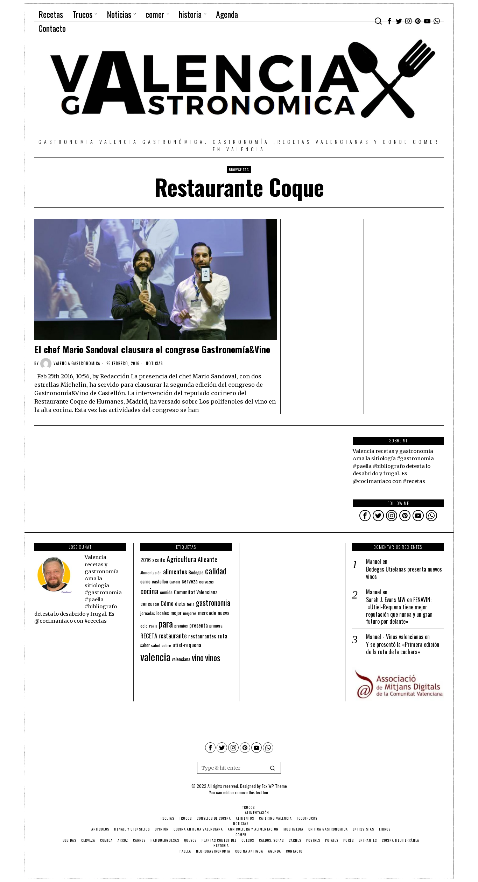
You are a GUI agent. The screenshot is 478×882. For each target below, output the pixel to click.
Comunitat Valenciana (196, 592)
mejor (176, 612)
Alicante (207, 559)
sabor (145, 645)
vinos (212, 657)
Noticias (154, 363)
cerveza (190, 581)
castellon (160, 581)
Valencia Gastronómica (77, 363)
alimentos (175, 571)
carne (145, 581)
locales (162, 612)
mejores (190, 613)
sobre (166, 645)
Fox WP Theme (274, 786)
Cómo (167, 603)
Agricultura (181, 559)
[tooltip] (389, 21)
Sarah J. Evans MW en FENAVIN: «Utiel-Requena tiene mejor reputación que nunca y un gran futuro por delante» (399, 610)
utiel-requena (187, 644)
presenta (198, 625)
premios (181, 626)
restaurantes (202, 636)
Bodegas (196, 572)
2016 (145, 560)
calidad (215, 571)
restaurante (173, 635)
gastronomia (213, 602)
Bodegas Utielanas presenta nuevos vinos (404, 573)
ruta (222, 635)
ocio (144, 626)
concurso (149, 603)
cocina (149, 591)
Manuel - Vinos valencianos (394, 636)
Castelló (174, 581)
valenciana (181, 659)
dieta (180, 603)
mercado (207, 612)
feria (191, 604)
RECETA (148, 635)
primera (216, 625)
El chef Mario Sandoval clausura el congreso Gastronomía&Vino (152, 349)
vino (198, 657)
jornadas (147, 613)
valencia (155, 656)
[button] (272, 768)
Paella (153, 626)
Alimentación (151, 572)
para (166, 623)
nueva (224, 612)
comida (166, 592)
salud (155, 645)
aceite (158, 560)
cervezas (206, 581)
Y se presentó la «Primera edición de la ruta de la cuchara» (402, 648)
